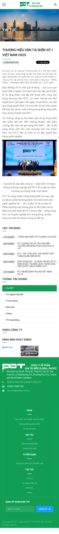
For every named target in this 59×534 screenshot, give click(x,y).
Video (9, 313)
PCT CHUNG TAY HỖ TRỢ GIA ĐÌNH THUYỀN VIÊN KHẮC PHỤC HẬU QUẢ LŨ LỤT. (35, 245)
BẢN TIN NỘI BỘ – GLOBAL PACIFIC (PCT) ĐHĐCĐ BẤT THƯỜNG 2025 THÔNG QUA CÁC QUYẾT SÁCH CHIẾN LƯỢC (36, 263)
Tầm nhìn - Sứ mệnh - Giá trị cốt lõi (29, 419)
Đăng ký (43, 509)
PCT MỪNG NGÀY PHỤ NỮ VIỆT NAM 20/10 (34, 272)
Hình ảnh (10, 307)
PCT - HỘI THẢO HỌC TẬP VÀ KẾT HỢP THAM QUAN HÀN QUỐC (35, 254)
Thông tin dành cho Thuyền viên (29, 463)
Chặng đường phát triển (29, 424)
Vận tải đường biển (29, 444)
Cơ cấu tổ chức (29, 429)
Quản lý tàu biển (29, 448)
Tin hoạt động (13, 320)
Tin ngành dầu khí (14, 294)
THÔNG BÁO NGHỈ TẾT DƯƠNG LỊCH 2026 (36, 237)
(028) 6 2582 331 (33, 382)
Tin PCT (9, 288)
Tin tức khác (12, 301)
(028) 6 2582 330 (15, 382)
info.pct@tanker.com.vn (18, 390)
